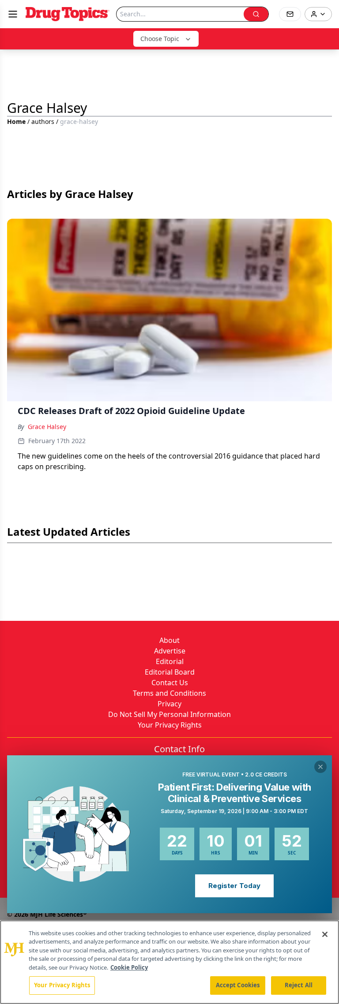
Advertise (169, 651)
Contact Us (169, 682)
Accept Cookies (238, 985)
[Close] (325, 934)
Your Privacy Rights (170, 725)
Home (16, 121)
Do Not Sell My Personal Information (169, 714)
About (169, 640)
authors (42, 121)
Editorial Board (170, 672)
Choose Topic (159, 38)
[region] (169, 962)
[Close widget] (320, 767)
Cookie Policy (129, 967)
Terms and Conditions (169, 693)
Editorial (170, 661)
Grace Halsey (47, 426)
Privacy (169, 704)
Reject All (299, 985)
